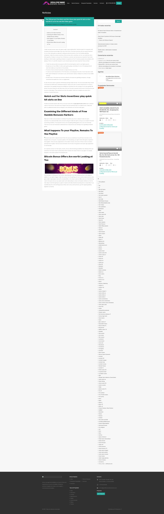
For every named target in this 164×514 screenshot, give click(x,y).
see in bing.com (101, 493)
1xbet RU (101, 229)
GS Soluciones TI (118, 509)
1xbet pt (100, 227)
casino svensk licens (103, 298)
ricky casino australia (103, 419)
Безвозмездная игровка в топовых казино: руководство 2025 (107, 45)
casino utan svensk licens (104, 300)
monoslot (101, 350)
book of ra (101, 277)
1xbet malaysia (102, 222)
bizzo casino (101, 273)
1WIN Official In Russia (103, 201)
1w (99, 187)
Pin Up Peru (101, 396)
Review (100, 413)
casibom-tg (101, 287)
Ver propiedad (110, 102)
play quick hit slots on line (80, 103)
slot (99, 429)
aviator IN (101, 256)
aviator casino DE (102, 252)
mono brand (101, 341)
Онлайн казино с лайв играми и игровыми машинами (107, 50)
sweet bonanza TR (103, 448)
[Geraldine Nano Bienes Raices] (53, 4)
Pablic (100, 387)
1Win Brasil (101, 191)
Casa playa (72, 492)
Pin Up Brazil (101, 392)
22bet (100, 235)
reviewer (100, 417)
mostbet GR (101, 358)
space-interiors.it (102, 436)
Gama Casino (101, 318)
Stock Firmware (102, 442)
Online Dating (102, 381)
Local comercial (73, 500)
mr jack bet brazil (102, 371)
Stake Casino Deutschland (104, 438)
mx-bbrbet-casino (103, 373)
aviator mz (101, 260)
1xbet (100, 210)
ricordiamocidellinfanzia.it (104, 421)
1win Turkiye (101, 204)
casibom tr (101, 285)
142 (99, 185)
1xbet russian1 (102, 233)
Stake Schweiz (102, 440)
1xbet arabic (101, 212)
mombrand (101, 339)
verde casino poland (103, 452)
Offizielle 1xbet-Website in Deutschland (107, 377)
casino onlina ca (102, 293)
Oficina (71, 502)
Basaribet (101, 268)
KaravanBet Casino (103, 323)
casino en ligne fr (102, 291)
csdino (100, 308)
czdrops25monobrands (104, 310)
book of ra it (101, 279)
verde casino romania (103, 454)
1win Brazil (101, 193)
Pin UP (100, 390)
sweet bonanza (102, 446)
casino (100, 289)
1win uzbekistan (102, 206)
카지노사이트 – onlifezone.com (105, 463)
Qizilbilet (100, 410)
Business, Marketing (103, 283)
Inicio (68, 3)
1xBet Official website (103, 226)
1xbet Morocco (102, 224)
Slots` (100, 433)
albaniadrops (101, 243)
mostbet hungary (102, 360)
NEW (100, 375)
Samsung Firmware (103, 425)
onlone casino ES (102, 383)
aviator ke (101, 258)
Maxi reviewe (101, 333)
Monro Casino (102, 352)
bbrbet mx (101, 272)
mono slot (101, 342)
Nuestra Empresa (75, 3)
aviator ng (101, 262)
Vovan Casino (102, 456)
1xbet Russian (102, 231)
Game (100, 319)
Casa (71, 490)
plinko (100, 400)
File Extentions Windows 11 (105, 314)
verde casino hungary (103, 450)
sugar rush (101, 444)
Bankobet (101, 266)
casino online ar (102, 295)
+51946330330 (109, 80)
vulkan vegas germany (103, 458)
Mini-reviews (101, 337)
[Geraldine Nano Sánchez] (102, 80)
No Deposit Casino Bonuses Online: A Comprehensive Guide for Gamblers (109, 31)
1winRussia (101, 208)
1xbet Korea (101, 218)
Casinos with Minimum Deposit (106, 40)
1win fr (100, 197)
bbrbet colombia (102, 270)
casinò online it (102, 296)
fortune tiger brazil (103, 316)
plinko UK (101, 404)
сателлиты (101, 461)
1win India (101, 199)
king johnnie (101, 327)
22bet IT (101, 239)
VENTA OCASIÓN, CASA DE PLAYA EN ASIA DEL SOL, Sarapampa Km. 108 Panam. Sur (109, 109)
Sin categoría (61, 24)
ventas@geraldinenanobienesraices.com (113, 79)
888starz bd (101, 241)
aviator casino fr (102, 254)
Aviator (100, 249)
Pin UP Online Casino (103, 394)
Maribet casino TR (103, 329)
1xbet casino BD (102, 214)
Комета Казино (102, 459)
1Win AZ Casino (102, 189)
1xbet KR (101, 220)
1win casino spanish (103, 195)
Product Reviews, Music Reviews (106, 408)
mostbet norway (102, 364)
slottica (100, 435)
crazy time (101, 306)
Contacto (102, 3)
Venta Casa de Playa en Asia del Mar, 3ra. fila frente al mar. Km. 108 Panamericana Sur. (109, 154)
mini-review (101, 335)
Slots (100, 431)
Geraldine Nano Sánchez (112, 76)
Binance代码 (101, 64)
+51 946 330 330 (112, 3)
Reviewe (100, 415)
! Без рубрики (102, 181)
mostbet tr (101, 367)
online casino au (102, 379)
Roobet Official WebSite (104, 423)
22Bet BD (101, 237)
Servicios (96, 3)
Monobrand (101, 344)
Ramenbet (101, 412)
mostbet (101, 356)
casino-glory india (103, 304)
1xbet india (101, 216)
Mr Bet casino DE (102, 369)
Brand (100, 281)
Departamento (73, 496)
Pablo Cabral (108, 68)
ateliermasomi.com (103, 245)
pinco (100, 398)
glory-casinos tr (102, 321)
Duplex (71, 498)
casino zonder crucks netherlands (106, 302)
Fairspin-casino (102, 312)
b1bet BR (101, 264)
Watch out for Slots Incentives (54, 32)
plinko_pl (101, 406)
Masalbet (101, 331)
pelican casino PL (102, 389)
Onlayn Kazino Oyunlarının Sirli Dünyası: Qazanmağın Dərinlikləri (109, 37)
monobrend (101, 346)
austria (100, 247)
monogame (101, 348)
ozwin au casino (102, 385)
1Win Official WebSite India (104, 202)
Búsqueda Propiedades (86, 3)
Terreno (72, 504)
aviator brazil (101, 250)
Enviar (118, 3)
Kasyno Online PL (102, 325)
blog (100, 275)
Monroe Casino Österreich (104, 354)
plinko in (100, 402)
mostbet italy (102, 362)
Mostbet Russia (102, 366)
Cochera (72, 494)
